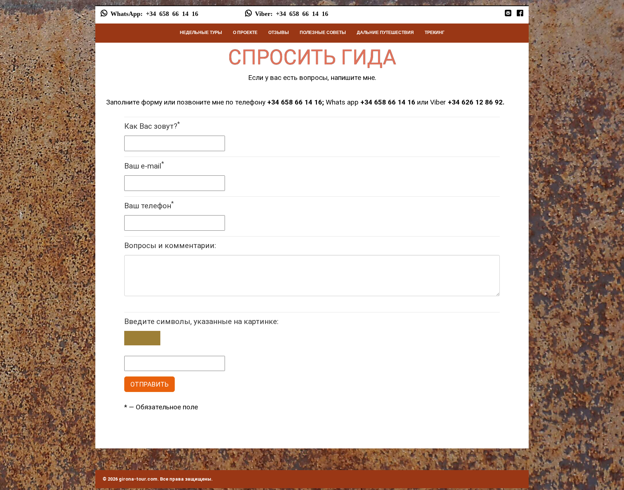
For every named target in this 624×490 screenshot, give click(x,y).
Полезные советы (323, 32)
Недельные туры (201, 32)
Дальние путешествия (385, 32)
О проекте (245, 32)
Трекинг (435, 32)
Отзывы (278, 32)
